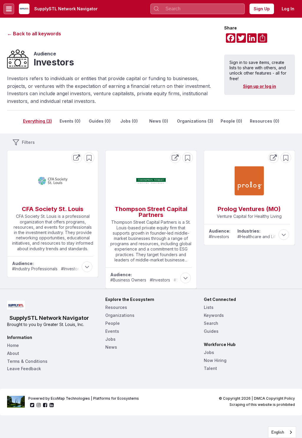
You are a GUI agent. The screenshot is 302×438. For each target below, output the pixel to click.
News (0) (158, 121)
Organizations (119, 315)
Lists (209, 307)
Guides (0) (100, 121)
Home (13, 345)
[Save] (89, 157)
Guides (211, 331)
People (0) (231, 121)
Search (211, 323)
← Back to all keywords (34, 34)
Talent (210, 368)
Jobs (110, 339)
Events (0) (70, 121)
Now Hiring (215, 360)
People (112, 323)
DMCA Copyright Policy (274, 398)
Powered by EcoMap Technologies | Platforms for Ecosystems (83, 398)
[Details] (76, 157)
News (111, 347)
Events (112, 331)
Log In (288, 8)
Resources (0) (264, 121)
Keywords (214, 315)
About (13, 353)
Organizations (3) (195, 121)
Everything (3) (37, 121)
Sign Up (262, 8)
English (277, 432)
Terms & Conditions (27, 361)
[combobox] (282, 432)
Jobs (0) (129, 121)
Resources (116, 307)
